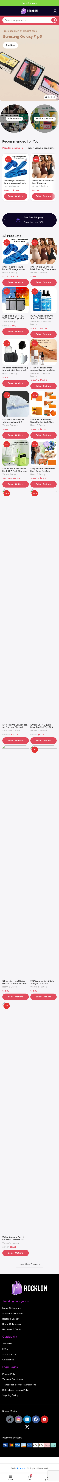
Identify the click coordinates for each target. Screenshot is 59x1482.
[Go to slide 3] (51, 97)
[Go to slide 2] (49, 97)
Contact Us (8, 1359)
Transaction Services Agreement (19, 1384)
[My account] (55, 11)
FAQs (5, 1349)
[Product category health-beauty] (44, 118)
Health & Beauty (11, 186)
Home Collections (11, 1324)
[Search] (53, 20)
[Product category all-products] (14, 118)
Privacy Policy (9, 1374)
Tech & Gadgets (10, 321)
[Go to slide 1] (46, 97)
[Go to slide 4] (54, 97)
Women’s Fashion (40, 186)
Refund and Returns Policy (16, 1390)
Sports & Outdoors (11, 730)
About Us (7, 1343)
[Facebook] (36, 1419)
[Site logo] (29, 10)
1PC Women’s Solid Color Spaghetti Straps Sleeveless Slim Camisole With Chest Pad (43, 985)
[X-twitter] (27, 1427)
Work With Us (9, 1354)
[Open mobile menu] (4, 11)
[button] (4, 220)
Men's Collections (11, 1308)
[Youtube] (44, 1419)
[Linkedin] (27, 1419)
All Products (36, 321)
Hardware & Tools (11, 1329)
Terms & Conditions (12, 1379)
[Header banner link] (29, 3)
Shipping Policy (10, 1395)
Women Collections (12, 1313)
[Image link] (29, 1288)
